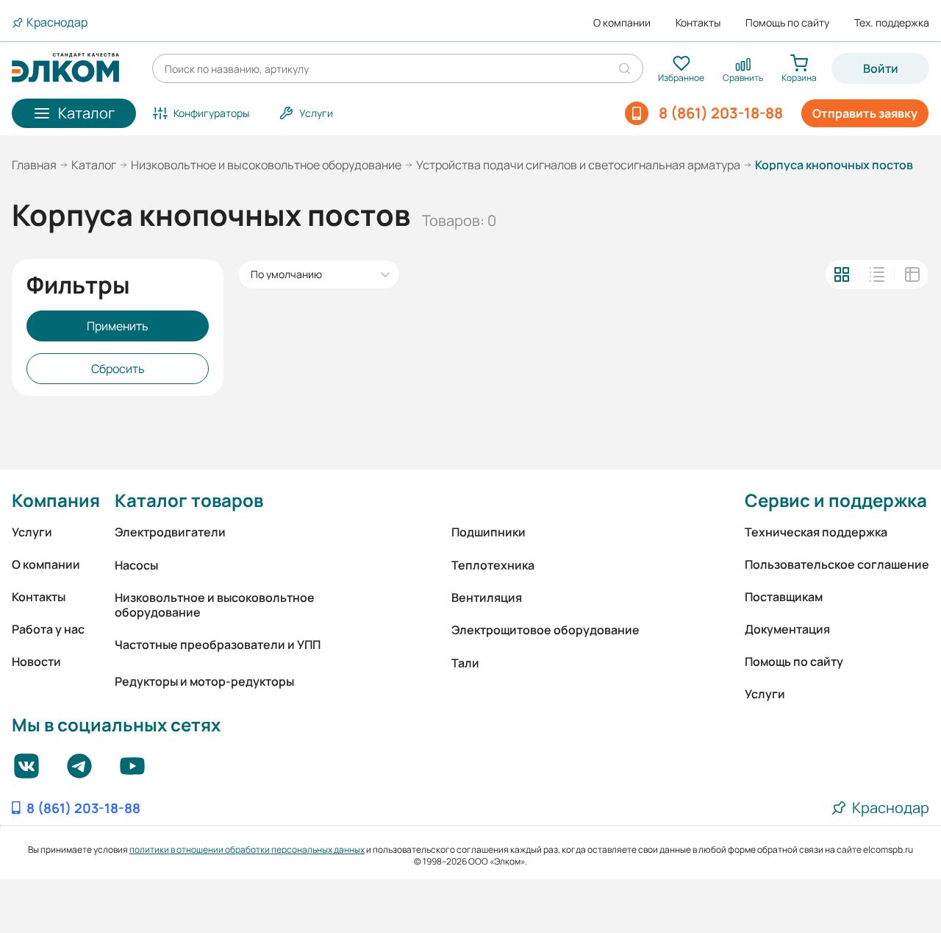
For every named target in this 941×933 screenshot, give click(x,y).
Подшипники (488, 532)
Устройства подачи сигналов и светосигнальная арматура (578, 165)
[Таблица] (912, 274)
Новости (36, 661)
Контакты (698, 23)
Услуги (32, 532)
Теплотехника (492, 565)
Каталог (93, 165)
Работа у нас (48, 629)
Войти (880, 68)
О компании (622, 23)
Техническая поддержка (816, 532)
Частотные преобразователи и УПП (218, 644)
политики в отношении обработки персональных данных (247, 849)
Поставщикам (784, 596)
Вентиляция (486, 597)
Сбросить (118, 369)
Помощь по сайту (787, 23)
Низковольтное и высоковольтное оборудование (266, 165)
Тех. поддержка (891, 23)
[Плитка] (842, 274)
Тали (465, 663)
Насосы (136, 565)
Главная (34, 165)
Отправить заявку (864, 113)
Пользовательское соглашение (837, 564)
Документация (787, 629)
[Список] (877, 274)
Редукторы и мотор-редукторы (204, 681)
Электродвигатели (170, 532)
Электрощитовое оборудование (545, 629)
